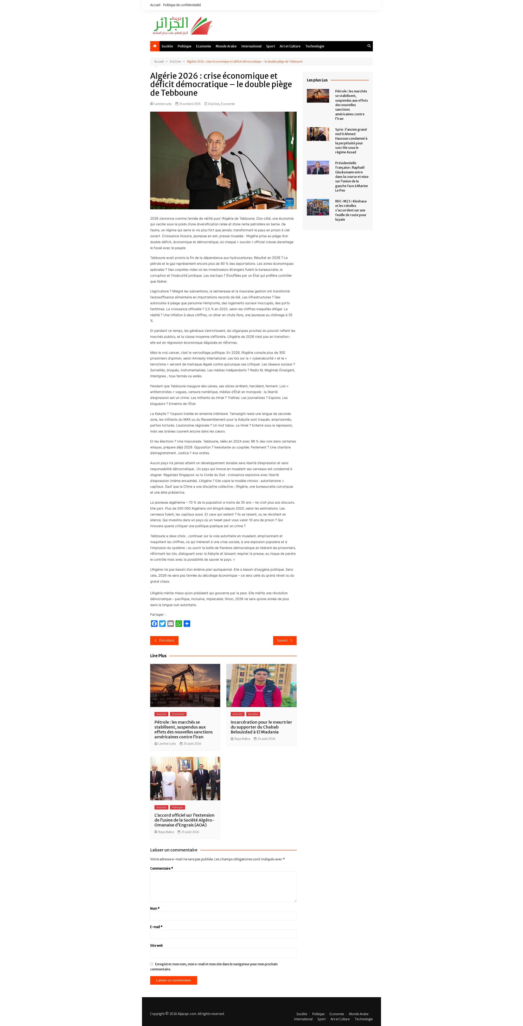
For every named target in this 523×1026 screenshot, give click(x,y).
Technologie (314, 46)
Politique (184, 46)
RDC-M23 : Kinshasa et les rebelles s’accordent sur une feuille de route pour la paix (351, 210)
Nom (155, 908)
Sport (270, 46)
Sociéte (167, 46)
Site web (156, 945)
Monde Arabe (226, 46)
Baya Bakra (242, 739)
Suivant (282, 640)
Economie (203, 46)
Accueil (155, 5)
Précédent (166, 640)
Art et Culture (290, 46)
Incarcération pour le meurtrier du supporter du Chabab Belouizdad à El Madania (261, 727)
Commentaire (161, 868)
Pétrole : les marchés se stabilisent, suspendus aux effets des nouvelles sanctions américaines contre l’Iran (183, 729)
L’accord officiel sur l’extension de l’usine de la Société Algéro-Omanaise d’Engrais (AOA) (184, 820)
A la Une (213, 104)
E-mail (156, 927)
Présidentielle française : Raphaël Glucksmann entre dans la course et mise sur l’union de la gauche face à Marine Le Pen (352, 176)
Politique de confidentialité (182, 5)
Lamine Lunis (163, 104)
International (251, 46)
